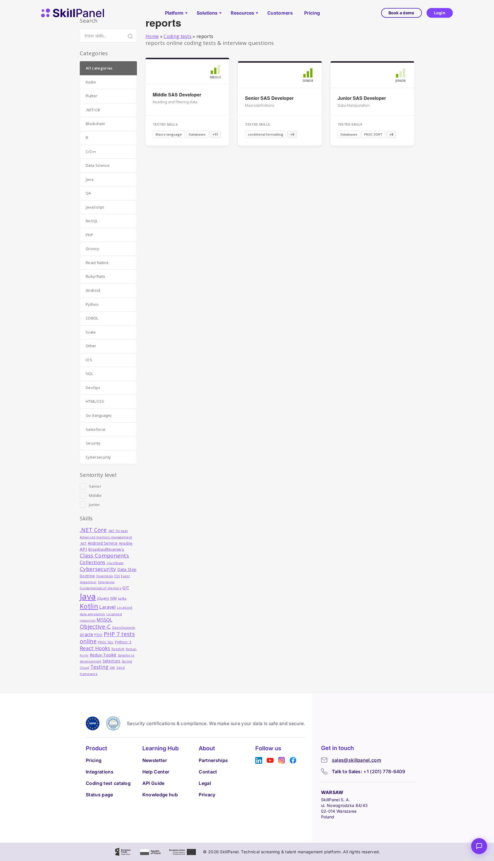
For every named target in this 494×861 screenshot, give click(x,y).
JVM (113, 598)
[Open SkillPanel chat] (479, 846)
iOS (89, 359)
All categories (99, 68)
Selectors (112, 661)
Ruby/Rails (95, 276)
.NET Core (93, 530)
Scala (91, 332)
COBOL (92, 318)
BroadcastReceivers (106, 549)
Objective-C (95, 626)
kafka (122, 598)
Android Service (103, 543)
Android (93, 290)
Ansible (125, 543)
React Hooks (95, 648)
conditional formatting (265, 134)
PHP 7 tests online (107, 637)
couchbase (115, 563)
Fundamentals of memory (100, 588)
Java (89, 179)
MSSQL (105, 619)
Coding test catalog (108, 783)
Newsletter (154, 760)
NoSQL (92, 220)
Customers (280, 13)
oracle (86, 634)
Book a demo (402, 12)
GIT (125, 587)
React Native (97, 262)
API (83, 549)
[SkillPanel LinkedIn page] (258, 760)
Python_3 (123, 642)
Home (152, 36)
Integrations (99, 772)
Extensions (106, 582)
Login (439, 12)
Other (91, 345)
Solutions (207, 13)
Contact (208, 772)
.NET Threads (118, 531)
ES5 (117, 576)
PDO (98, 634)
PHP (89, 234)
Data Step (127, 569)
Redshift (118, 649)
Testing (99, 667)
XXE (112, 668)
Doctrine (87, 576)
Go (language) (98, 415)
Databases (197, 134)
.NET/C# (93, 109)
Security (93, 443)
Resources (242, 13)
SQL (89, 373)
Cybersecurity (98, 457)
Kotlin (91, 82)
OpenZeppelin (124, 628)
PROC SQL (106, 642)
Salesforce (95, 429)
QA (88, 193)
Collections (92, 562)
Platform (174, 13)
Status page (99, 794)
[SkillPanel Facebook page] (293, 760)
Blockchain (95, 123)
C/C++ (91, 151)
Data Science (97, 165)
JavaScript (95, 207)
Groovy (92, 248)
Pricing (312, 13)
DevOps (93, 387)
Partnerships (213, 760)
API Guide (153, 783)
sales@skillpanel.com (356, 760)
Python (92, 304)
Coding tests (178, 36)
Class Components (104, 555)
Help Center (156, 772)
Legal (205, 783)
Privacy (207, 794)
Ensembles (104, 576)
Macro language (169, 134)
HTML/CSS (95, 401)
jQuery (103, 598)
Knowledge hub (160, 794)
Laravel (107, 607)
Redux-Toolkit (103, 655)
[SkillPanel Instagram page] (281, 760)
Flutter (91, 95)
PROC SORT (373, 134)
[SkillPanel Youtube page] (270, 760)
